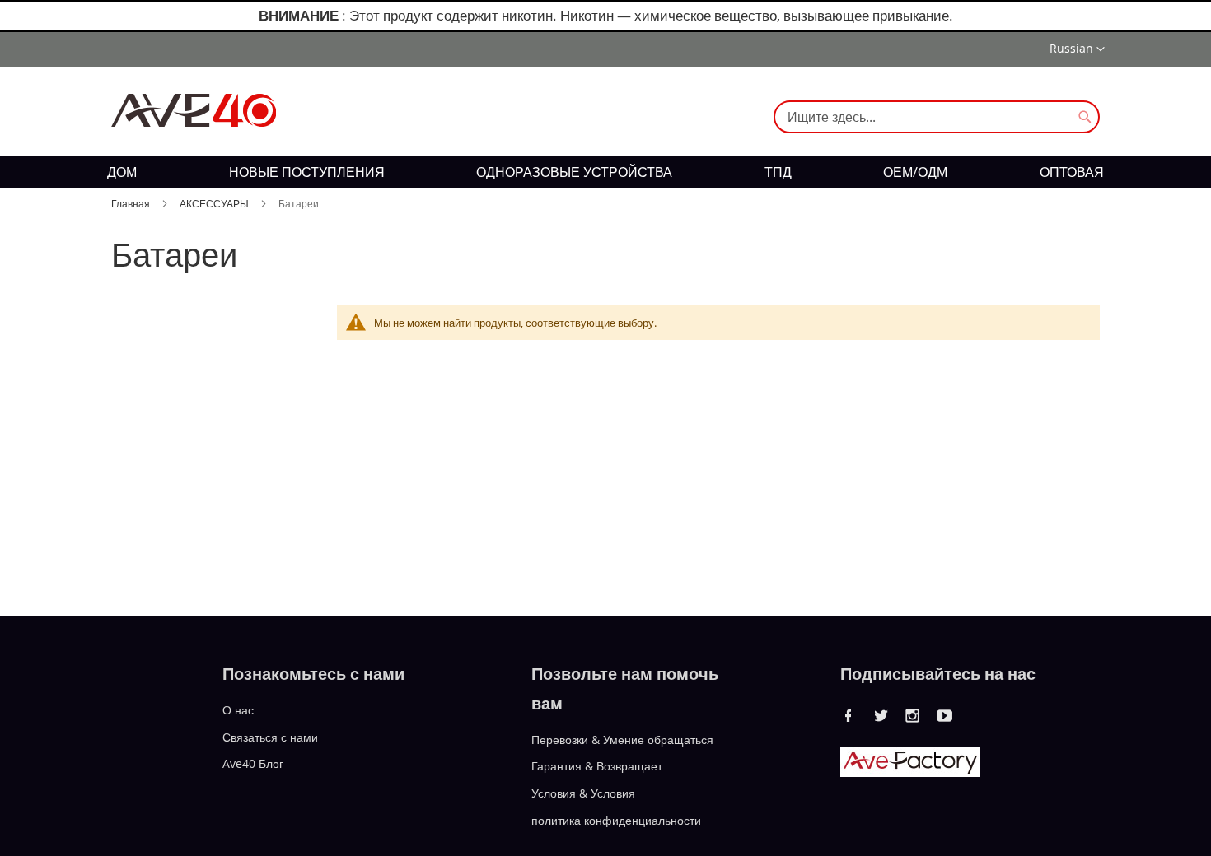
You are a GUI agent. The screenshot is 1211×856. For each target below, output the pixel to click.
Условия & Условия (583, 793)
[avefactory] (910, 772)
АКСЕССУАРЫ (215, 203)
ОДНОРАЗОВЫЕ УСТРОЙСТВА (574, 172)
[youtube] (945, 715)
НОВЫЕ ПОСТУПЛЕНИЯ (307, 172)
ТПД (778, 172)
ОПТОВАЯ (1072, 172)
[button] (1077, 49)
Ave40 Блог (252, 763)
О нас (238, 710)
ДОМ (122, 172)
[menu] (605, 172)
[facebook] (848, 715)
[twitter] (880, 715)
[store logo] (193, 110)
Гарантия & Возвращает (596, 766)
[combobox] (937, 116)
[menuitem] (122, 172)
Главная (131, 203)
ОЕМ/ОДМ (915, 172)
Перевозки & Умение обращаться (622, 739)
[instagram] (913, 715)
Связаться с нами (270, 736)
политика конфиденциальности (616, 820)
